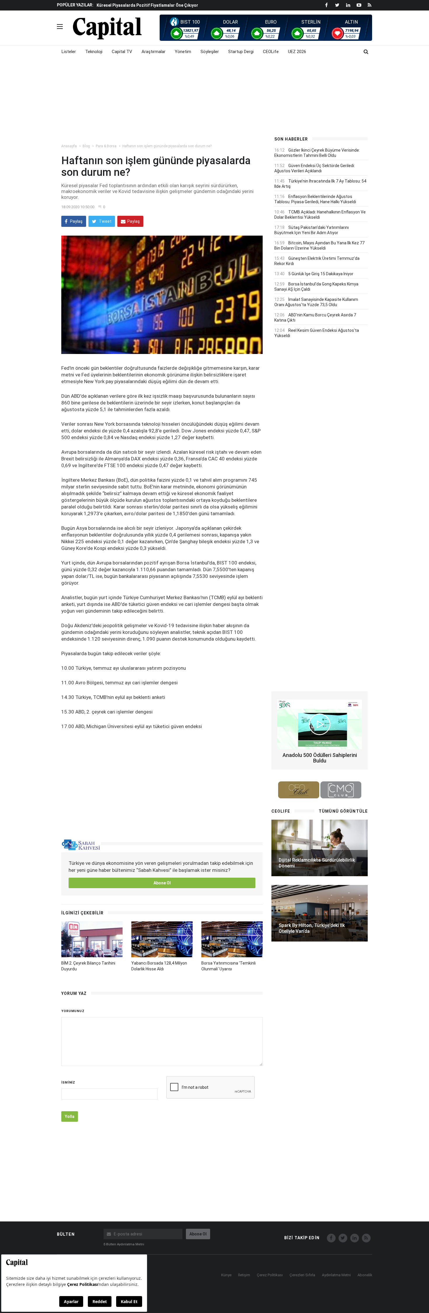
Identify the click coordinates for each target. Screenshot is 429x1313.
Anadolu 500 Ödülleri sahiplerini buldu (319, 758)
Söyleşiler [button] (209, 51)
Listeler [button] (69, 51)
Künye (226, 1275)
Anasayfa (69, 146)
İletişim (244, 1275)
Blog (86, 146)
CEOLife (271, 51)
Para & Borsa (106, 146)
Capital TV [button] (122, 51)
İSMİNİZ (68, 1082)
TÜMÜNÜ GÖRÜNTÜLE (343, 811)
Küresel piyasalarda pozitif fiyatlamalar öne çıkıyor (147, 5)
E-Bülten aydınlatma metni (124, 1244)
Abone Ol (162, 883)
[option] (180, 5)
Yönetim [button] (183, 51)
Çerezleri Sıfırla (302, 1275)
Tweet (104, 221)
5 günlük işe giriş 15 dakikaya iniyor (320, 273)
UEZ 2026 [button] (297, 51)
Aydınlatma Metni (336, 1275)
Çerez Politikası (270, 1275)
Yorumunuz (73, 1011)
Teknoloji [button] (93, 51)
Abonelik (365, 1275)
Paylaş (76, 221)
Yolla (69, 1116)
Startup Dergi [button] (241, 51)
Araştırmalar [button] (153, 51)
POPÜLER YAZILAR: (75, 5)
